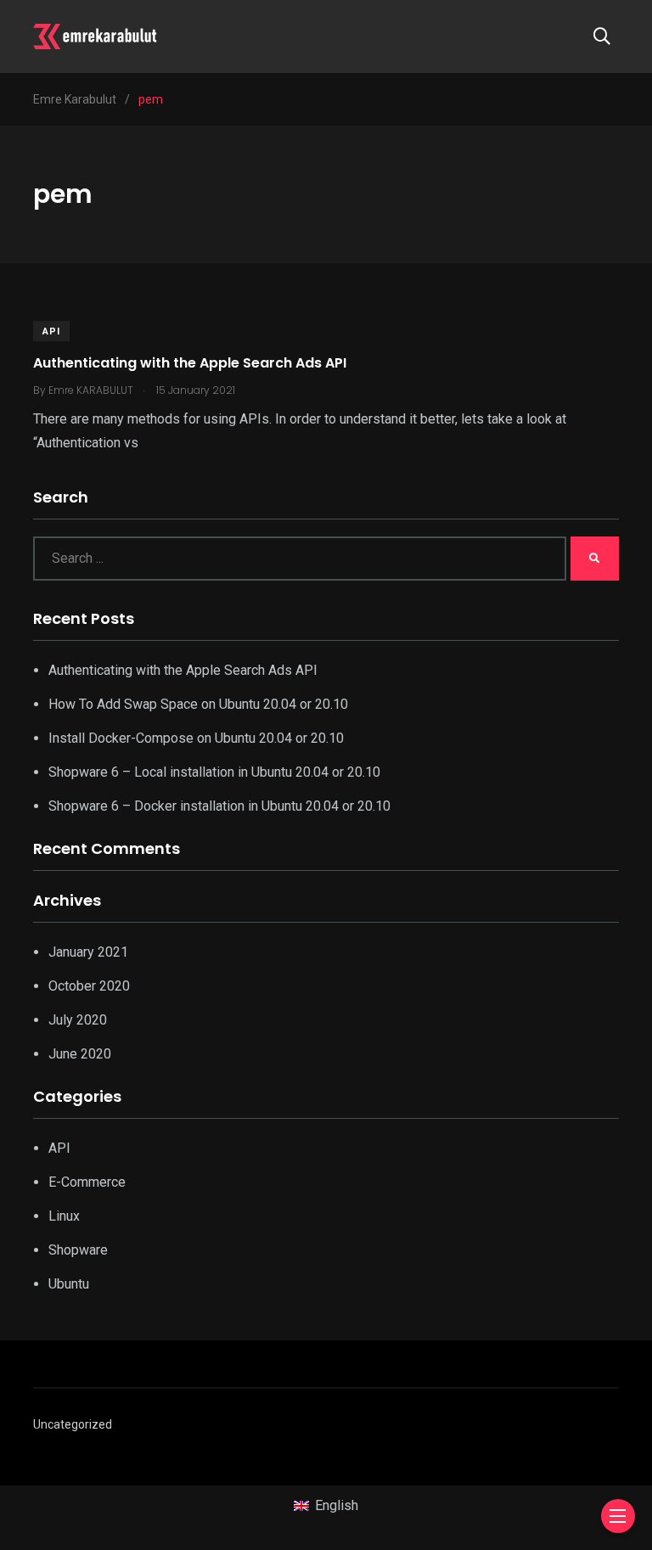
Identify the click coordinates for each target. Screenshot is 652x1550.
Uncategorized (72, 1424)
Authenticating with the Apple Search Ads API (189, 363)
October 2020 (89, 986)
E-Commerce (87, 1182)
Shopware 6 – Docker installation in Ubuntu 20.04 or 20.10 (219, 806)
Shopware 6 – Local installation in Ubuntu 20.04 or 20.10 (214, 772)
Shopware (78, 1250)
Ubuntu (68, 1284)
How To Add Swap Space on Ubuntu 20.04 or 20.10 (198, 704)
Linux (64, 1216)
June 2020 (79, 1054)
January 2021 (88, 952)
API (51, 331)
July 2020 (77, 1020)
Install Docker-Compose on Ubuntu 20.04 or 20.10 (196, 738)
